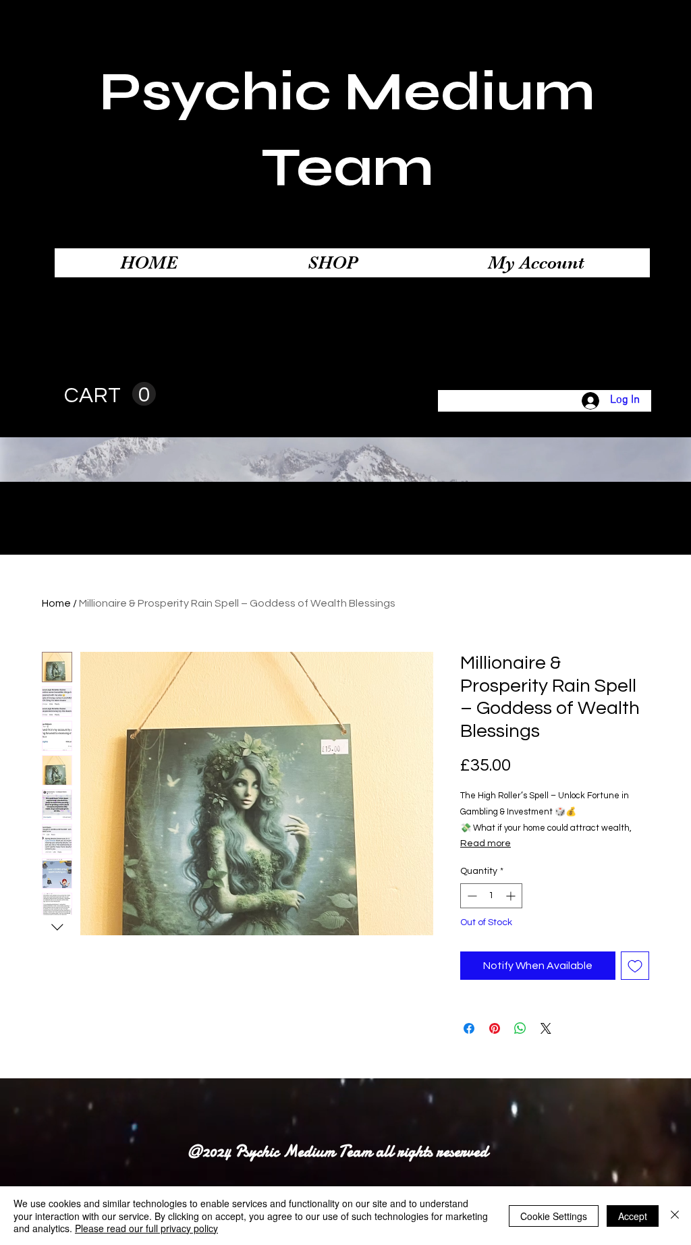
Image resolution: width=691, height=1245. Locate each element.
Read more (485, 843)
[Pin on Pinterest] (495, 1028)
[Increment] (511, 896)
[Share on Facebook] (469, 1028)
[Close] (675, 1215)
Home (56, 603)
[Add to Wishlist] (635, 965)
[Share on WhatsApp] (520, 1028)
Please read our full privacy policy (146, 1228)
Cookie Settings (553, 1216)
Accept (632, 1216)
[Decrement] (470, 896)
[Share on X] (546, 1028)
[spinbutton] (491, 896)
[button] (110, 394)
